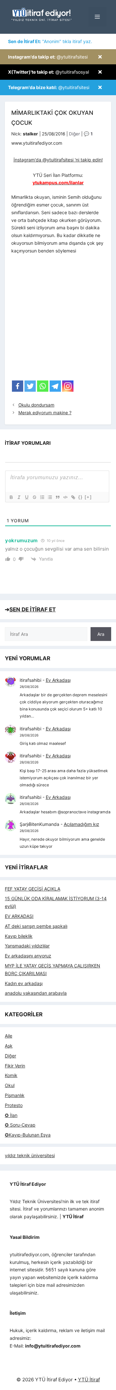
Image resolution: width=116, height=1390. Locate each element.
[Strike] (34, 497)
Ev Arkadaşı (58, 680)
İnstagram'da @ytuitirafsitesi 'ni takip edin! (58, 159)
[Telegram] (55, 386)
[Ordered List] (42, 497)
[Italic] (19, 497)
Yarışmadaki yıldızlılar (27, 945)
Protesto (14, 1105)
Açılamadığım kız (81, 824)
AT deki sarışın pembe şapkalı (36, 926)
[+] (88, 497)
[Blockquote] (57, 497)
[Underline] (26, 497)
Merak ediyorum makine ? (45, 412)
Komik (11, 1075)
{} (80, 497)
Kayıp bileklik (19, 936)
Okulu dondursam (36, 404)
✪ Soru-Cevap (20, 1125)
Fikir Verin (15, 1065)
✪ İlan (11, 1115)
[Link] (73, 497)
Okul (10, 1085)
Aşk (9, 1045)
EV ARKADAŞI (19, 916)
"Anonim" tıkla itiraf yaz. (50, 41)
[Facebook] (17, 386)
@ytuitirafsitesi (48, 56)
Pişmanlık (14, 1095)
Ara (100, 634)
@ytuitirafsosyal (48, 72)
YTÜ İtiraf (89, 1379)
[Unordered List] (49, 497)
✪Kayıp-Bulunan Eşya (28, 1135)
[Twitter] (30, 386)
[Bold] (11, 497)
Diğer (74, 133)
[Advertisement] (58, 319)
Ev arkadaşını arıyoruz (28, 955)
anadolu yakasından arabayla (36, 993)
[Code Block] (65, 497)
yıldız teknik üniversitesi (30, 1155)
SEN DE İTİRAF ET (32, 609)
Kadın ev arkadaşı (24, 983)
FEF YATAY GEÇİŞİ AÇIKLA (32, 889)
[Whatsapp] (42, 386)
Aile (8, 1035)
